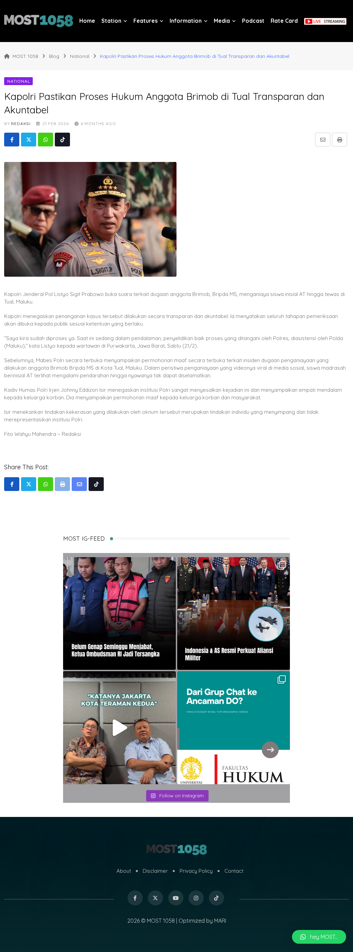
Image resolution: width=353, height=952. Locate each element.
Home (87, 20)
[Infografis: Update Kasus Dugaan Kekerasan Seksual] (233, 727)
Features (145, 20)
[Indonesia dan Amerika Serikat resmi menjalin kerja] (233, 613)
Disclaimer (155, 871)
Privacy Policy (196, 871)
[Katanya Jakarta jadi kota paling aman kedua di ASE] (119, 727)
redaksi (21, 123)
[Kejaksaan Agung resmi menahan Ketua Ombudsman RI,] (119, 613)
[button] (319, 937)
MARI (220, 920)
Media (222, 20)
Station (111, 20)
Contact (233, 871)
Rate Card (284, 20)
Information (186, 20)
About (124, 871)
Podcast (253, 20)
